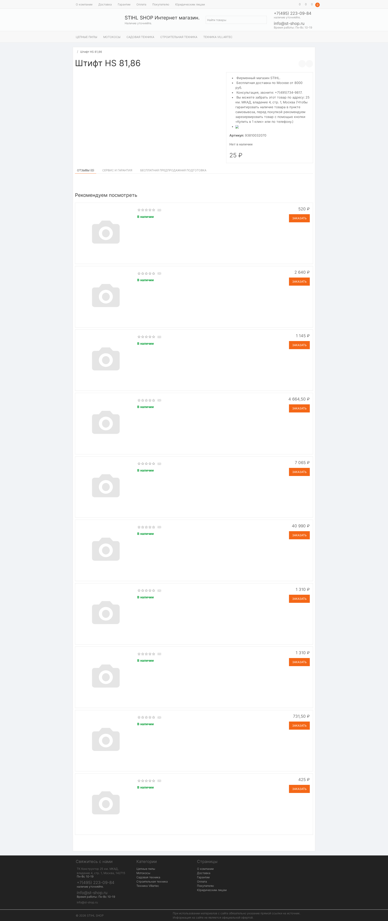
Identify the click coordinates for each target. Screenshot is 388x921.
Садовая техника (140, 37)
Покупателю (160, 4)
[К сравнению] (302, 63)
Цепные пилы (86, 37)
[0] (294, 4)
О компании (84, 4)
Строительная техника (178, 37)
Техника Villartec (217, 37)
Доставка (105, 4)
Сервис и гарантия (117, 170)
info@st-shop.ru (289, 23)
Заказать (299, 218)
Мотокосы (111, 37)
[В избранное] (309, 63)
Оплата (141, 4)
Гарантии (124, 4)
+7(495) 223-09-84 (292, 13)
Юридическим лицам (190, 4)
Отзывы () (85, 170)
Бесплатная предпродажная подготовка (173, 170)
